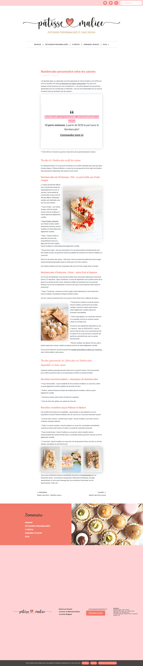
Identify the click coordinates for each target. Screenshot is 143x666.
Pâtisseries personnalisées (56, 44)
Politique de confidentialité (107, 663)
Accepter (85, 663)
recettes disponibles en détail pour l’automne (86, 350)
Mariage (37, 44)
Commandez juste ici (71, 135)
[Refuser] (141, 663)
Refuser (93, 663)
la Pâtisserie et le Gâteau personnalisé (73, 84)
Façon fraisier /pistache (50, 221)
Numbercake (86, 475)
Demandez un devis (91, 44)
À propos (76, 44)
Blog (105, 44)
